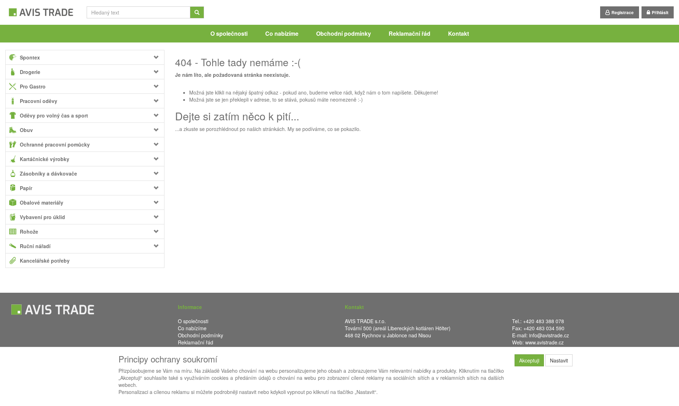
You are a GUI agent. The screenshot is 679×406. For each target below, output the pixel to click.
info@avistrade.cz (549, 335)
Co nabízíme (281, 33)
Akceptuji (529, 360)
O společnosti (229, 33)
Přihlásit (660, 12)
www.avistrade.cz (544, 342)
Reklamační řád (409, 33)
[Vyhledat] (197, 12)
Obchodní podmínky (343, 33)
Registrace (622, 12)
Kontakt (458, 33)
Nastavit (559, 360)
